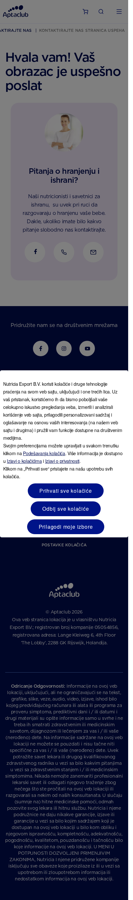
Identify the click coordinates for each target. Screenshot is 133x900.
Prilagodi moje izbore (66, 526)
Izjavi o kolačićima (24, 461)
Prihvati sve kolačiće (65, 490)
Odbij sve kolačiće (65, 508)
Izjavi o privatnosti (62, 461)
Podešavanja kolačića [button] (44, 453)
